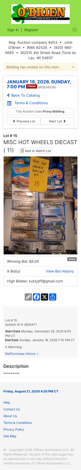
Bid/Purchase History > (22, 353)
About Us (10, 416)
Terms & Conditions (31, 103)
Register (31, 30)
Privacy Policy (13, 429)
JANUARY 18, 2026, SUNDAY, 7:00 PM (39, 84)
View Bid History (60, 271)
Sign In (13, 30)
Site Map (9, 436)
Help (6, 402)
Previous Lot (25, 121)
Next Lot (56, 121)
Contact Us (11, 409)
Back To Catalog (25, 95)
